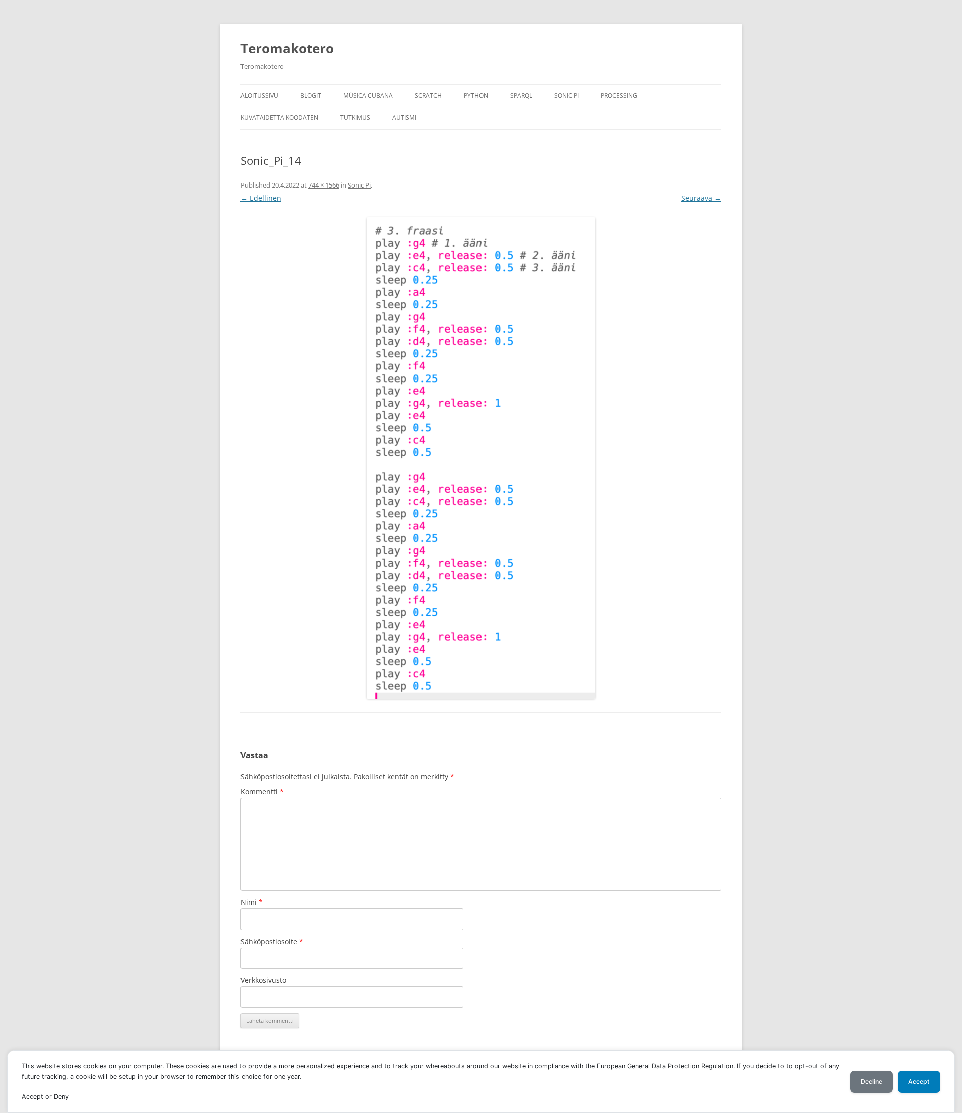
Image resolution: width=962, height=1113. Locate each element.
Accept (919, 1081)
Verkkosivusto (263, 980)
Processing (619, 95)
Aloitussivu (259, 95)
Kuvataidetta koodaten (279, 117)
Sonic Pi (566, 95)
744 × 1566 (323, 185)
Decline (871, 1081)
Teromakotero (287, 48)
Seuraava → (701, 198)
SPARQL (521, 95)
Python (476, 95)
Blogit (310, 95)
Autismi (404, 117)
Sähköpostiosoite (272, 941)
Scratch (428, 95)
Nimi (252, 902)
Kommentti (262, 791)
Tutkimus (355, 117)
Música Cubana (368, 95)
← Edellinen (261, 198)
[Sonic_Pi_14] (481, 458)
